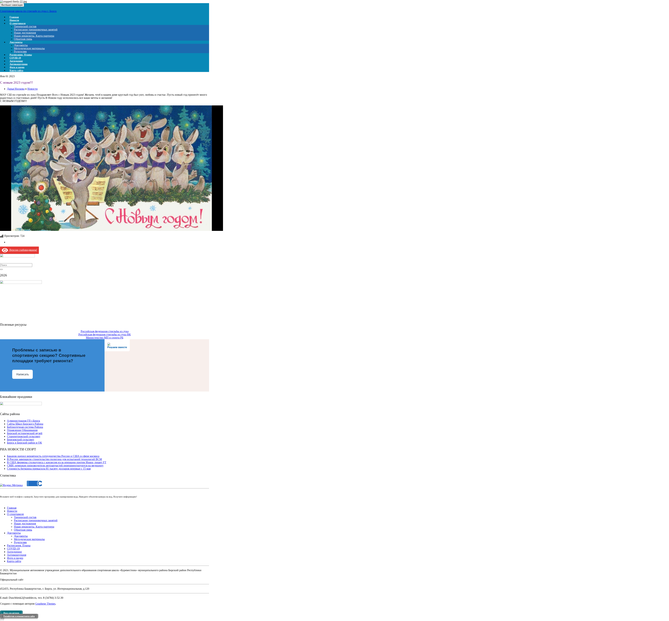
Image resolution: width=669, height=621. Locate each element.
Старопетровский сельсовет (23, 436)
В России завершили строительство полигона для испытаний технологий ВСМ (54, 459)
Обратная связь (23, 529)
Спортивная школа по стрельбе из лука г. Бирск (28, 11)
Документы (16, 42)
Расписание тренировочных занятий (35, 29)
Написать (22, 374)
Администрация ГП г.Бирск (23, 420)
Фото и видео (15, 558)
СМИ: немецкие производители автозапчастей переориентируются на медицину (55, 465)
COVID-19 (13, 548)
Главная (11, 507)
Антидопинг (14, 551)
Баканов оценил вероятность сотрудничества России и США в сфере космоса (53, 456)
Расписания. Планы (18, 545)
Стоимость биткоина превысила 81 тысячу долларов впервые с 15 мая (49, 468)
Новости (32, 88)
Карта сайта (16, 70)
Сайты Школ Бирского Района (25, 423)
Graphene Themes (45, 603)
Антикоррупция (16, 554)
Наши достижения (25, 32)
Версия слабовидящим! (22, 249)
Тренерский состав (25, 26)
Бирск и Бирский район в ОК (24, 442)
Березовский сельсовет (20, 439)
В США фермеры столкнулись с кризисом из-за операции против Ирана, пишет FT (56, 462)
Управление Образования (22, 430)
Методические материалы (29, 48)
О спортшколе (18, 23)
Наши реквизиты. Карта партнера (34, 35)
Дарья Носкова (16, 88)
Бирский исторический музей (24, 433)
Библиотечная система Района (25, 427)
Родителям (20, 542)
